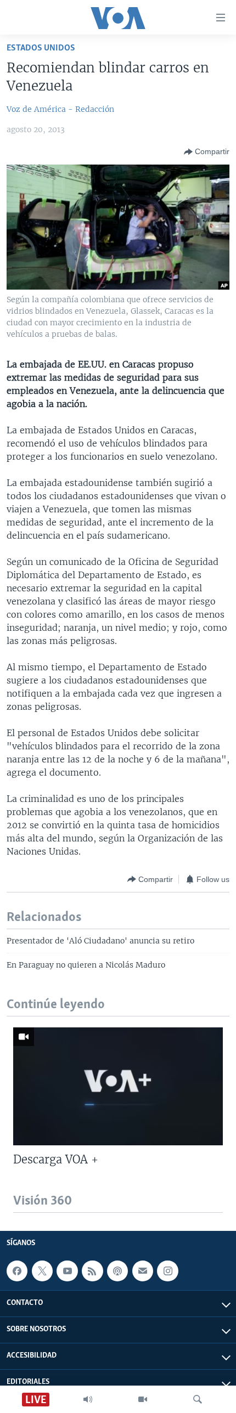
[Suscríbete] (142, 1271)
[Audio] (87, 1399)
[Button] (206, 152)
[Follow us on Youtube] (67, 1271)
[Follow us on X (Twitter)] (42, 1271)
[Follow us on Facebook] (17, 1271)
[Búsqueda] (197, 1399)
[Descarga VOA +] (118, 1086)
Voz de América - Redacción (60, 109)
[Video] (142, 1399)
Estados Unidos (41, 48)
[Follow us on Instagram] (167, 1271)
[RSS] (92, 1271)
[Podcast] (117, 1271)
